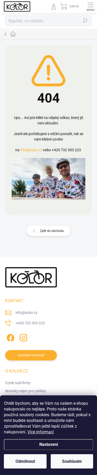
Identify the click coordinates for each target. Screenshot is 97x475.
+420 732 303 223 (30, 323)
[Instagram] (22, 336)
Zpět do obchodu (52, 231)
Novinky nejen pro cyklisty (25, 391)
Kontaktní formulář (31, 355)
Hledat (85, 21)
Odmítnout (25, 461)
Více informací (40, 431)
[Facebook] (9, 336)
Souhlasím (72, 461)
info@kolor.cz (31, 150)
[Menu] (90, 6)
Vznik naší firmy (18, 383)
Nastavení (48, 444)
